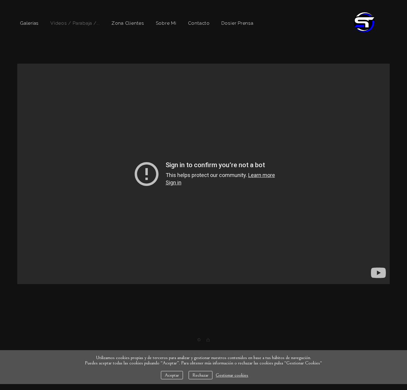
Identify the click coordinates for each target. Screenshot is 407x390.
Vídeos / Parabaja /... (75, 23)
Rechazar (200, 375)
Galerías (29, 23)
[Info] (199, 340)
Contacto (199, 23)
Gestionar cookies (232, 375)
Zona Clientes (127, 23)
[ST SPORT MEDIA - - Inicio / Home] (364, 31)
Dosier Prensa (237, 23)
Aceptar (172, 375)
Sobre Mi (166, 23)
